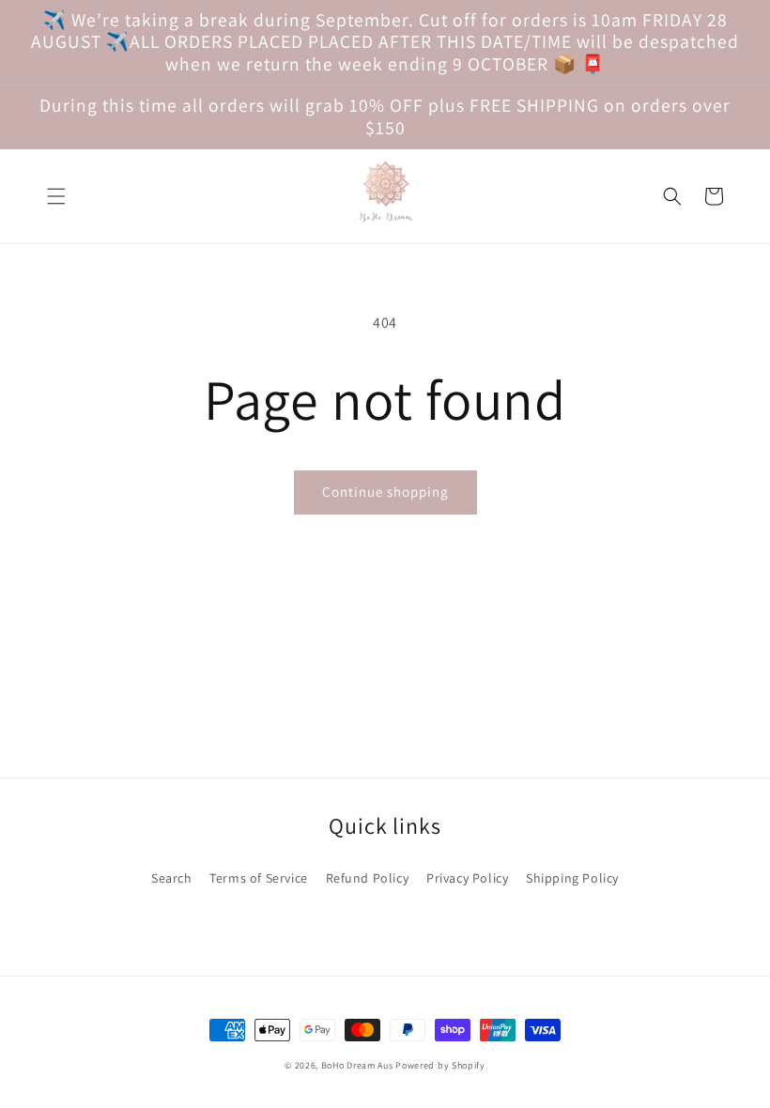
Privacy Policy (467, 877)
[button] (56, 196)
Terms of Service (258, 877)
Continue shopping (385, 491)
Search (171, 877)
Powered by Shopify (440, 1065)
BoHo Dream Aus (358, 1065)
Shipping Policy (572, 877)
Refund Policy (367, 877)
